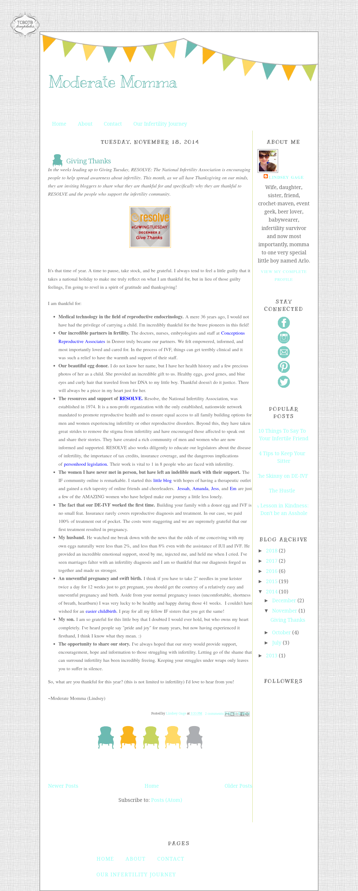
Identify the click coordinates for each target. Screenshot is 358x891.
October (282, 633)
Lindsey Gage (286, 177)
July (277, 643)
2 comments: (215, 714)
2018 (272, 551)
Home (59, 124)
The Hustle (282, 491)
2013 (272, 656)
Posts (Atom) (166, 800)
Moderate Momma (112, 82)
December (284, 601)
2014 (272, 592)
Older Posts (238, 786)
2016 (272, 571)
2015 (272, 581)
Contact (113, 124)
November (285, 611)
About (85, 124)
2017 (272, 561)
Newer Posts (63, 786)
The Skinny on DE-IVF (282, 476)
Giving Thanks (88, 161)
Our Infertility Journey (160, 124)
